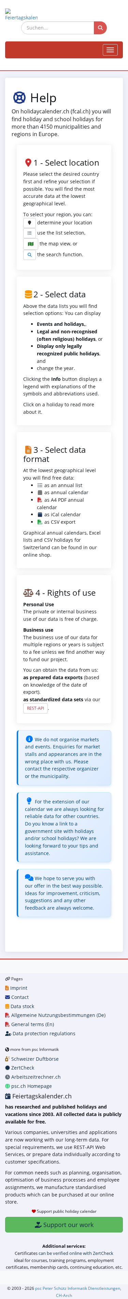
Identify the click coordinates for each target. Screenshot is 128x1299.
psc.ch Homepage (31, 1086)
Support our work (68, 1225)
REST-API (35, 708)
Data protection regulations (43, 1033)
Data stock (21, 1006)
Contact (19, 997)
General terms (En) (32, 1024)
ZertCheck (22, 1067)
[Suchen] (100, 27)
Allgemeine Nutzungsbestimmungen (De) (57, 1015)
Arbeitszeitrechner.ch (35, 1077)
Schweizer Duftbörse (34, 1059)
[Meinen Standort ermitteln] (29, 223)
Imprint (18, 988)
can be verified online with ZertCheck (76, 1253)
